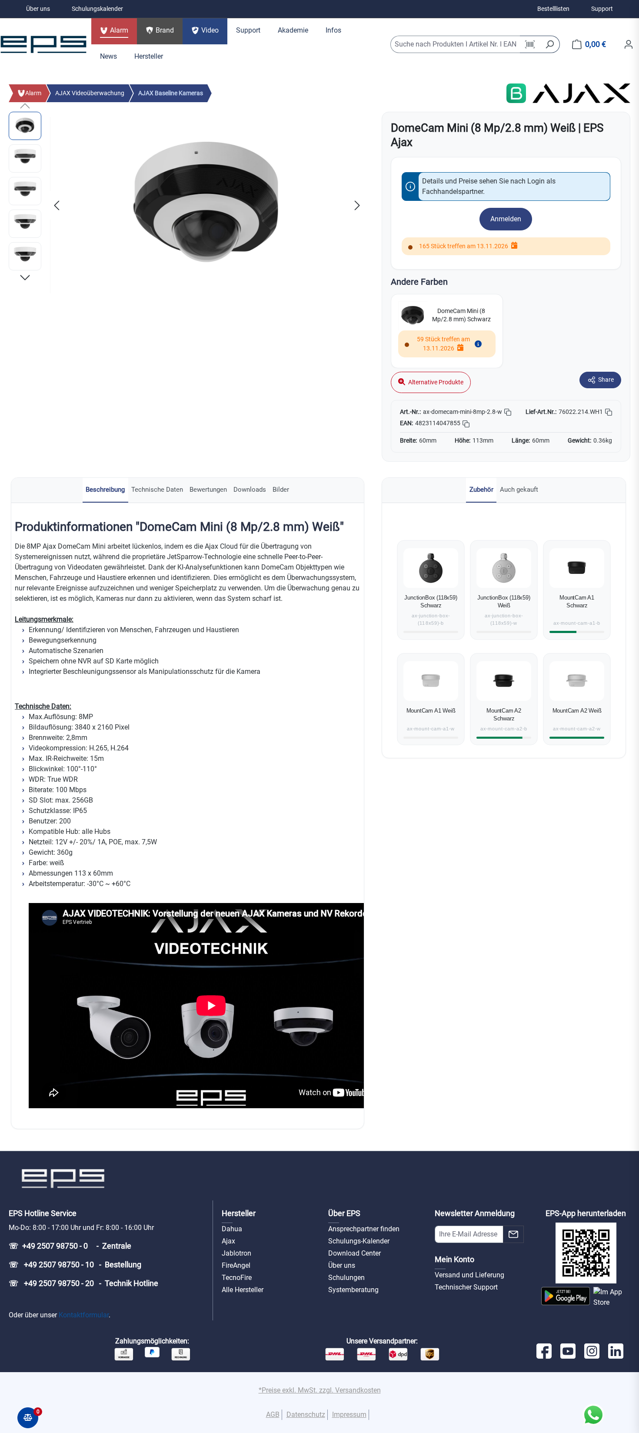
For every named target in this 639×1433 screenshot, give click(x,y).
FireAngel (236, 1265)
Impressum (349, 1414)
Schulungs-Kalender (358, 1241)
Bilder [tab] (281, 489)
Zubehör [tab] (481, 489)
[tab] (105, 490)
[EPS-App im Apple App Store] (611, 1297)
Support (602, 8)
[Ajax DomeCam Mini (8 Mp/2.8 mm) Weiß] (206, 205)
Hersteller (239, 1213)
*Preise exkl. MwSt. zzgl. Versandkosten (320, 1390)
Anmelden (505, 219)
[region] (186, 205)
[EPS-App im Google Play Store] (565, 1297)
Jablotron (236, 1253)
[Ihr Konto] (628, 44)
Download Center (354, 1253)
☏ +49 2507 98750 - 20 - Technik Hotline (83, 1283)
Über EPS (344, 1213)
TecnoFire (237, 1277)
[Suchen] (549, 44)
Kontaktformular (84, 1315)
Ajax (228, 1241)
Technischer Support (466, 1287)
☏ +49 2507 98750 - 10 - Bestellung (75, 1264)
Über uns (38, 8)
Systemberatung (353, 1290)
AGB (273, 1414)
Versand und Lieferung (469, 1275)
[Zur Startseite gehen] (43, 44)
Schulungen (346, 1277)
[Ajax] (581, 93)
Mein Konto (454, 1259)
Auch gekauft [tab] (519, 489)
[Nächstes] (357, 205)
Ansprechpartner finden (363, 1229)
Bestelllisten (553, 8)
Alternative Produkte (435, 382)
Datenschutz (305, 1414)
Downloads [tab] (249, 489)
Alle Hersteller (242, 1290)
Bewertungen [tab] (208, 489)
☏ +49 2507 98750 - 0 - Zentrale (70, 1245)
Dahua (232, 1229)
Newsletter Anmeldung (475, 1213)
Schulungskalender (97, 8)
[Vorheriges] (56, 205)
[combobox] (455, 44)
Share (606, 379)
